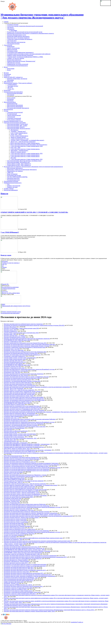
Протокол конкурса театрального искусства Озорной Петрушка (21, 406)
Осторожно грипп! (12, 51)
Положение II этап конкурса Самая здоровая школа (18, 590)
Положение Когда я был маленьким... (14, 436)
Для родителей (8, 45)
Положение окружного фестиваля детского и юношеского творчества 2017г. (25, 570)
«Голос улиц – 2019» (16, 134)
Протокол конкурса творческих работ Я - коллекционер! (19, 413)
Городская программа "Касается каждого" (18, 128)
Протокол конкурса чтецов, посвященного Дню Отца (19, 510)
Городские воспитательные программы (15, 122)
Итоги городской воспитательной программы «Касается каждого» (28, 144)
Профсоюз (7, 75)
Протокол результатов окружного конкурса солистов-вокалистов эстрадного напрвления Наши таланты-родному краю (37, 541)
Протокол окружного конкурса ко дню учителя (17, 508)
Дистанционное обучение (11, 181)
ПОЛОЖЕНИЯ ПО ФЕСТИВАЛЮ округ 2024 (17, 340)
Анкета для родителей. (13, 48)
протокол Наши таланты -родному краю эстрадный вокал (20, 357)
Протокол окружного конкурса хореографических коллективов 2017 (23, 558)
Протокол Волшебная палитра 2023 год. (15, 362)
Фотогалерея (10, 68)
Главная (6, 21)
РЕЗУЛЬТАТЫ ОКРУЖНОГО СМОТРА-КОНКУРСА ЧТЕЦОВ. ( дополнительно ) (27, 444)
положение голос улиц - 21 (11, 417)
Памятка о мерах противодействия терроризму (20, 55)
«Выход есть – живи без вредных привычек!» (23, 141)
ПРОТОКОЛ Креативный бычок (13, 456)
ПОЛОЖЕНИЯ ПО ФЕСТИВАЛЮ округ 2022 (17, 403)
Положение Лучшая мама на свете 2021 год (16, 420)
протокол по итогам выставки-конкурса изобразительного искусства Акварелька (26, 470)
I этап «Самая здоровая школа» (19, 133)
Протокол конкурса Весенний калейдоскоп (16, 431)
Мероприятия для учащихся (15, 171)
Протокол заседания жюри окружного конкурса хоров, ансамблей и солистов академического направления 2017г (35, 557)
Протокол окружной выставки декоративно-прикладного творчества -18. (24, 548)
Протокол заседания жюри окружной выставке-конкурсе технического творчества (27, 338)
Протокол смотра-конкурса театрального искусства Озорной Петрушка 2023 (25, 343)
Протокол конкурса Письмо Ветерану (14, 428)
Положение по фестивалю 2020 (12, 498)
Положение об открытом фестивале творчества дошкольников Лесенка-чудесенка (26, 511)
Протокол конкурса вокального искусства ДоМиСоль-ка (19, 451)
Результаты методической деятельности (18, 108)
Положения (10, 99)
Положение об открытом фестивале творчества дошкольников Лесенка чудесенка (26, 346)
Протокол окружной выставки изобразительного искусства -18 (21, 546)
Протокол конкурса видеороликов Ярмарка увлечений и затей (21, 414)
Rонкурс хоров (6, 255)
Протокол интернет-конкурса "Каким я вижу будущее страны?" (21, 517)
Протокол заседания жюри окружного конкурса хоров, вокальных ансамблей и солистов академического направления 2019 (38, 516)
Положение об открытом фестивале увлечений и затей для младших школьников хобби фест (29, 344)
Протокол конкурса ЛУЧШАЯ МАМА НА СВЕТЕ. (18, 585)
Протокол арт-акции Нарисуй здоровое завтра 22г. (18, 401)
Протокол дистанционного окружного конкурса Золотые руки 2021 (23, 407)
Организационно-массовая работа (13, 92)
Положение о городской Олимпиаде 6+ (15, 356)
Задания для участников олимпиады (14, 535)
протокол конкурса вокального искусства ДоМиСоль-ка (19, 529)
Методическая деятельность (15, 168)
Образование (10, 29)
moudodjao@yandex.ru (77, 622)
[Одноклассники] (9, 614)
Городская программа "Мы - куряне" (17, 125)
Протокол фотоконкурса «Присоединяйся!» (16, 560)
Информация (10, 46)
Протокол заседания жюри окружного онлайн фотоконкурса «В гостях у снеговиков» (28, 450)
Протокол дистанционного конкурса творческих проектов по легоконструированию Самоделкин (31, 463)
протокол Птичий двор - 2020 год (13, 482)
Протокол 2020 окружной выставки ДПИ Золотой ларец (19, 486)
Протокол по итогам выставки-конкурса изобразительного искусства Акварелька (26, 469)
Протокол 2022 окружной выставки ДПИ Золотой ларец (19, 393)
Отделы (6, 111)
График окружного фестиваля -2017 (14, 582)
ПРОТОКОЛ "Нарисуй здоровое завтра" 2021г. (17, 448)
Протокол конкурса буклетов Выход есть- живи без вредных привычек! (24, 480)
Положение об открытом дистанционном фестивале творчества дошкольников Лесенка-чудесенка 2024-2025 (34, 325)
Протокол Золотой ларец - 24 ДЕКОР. (14, 335)
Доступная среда (11, 40)
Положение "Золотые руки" (11, 501)
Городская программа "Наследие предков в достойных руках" (24, 160)
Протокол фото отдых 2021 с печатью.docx (16, 442)
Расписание (7, 90)
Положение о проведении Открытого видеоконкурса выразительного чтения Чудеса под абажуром (31, 464)
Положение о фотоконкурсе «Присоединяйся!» (17, 561)
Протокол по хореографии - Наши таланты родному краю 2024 (21, 328)
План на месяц (11, 97)
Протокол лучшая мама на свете (13, 341)
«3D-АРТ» (10, 87)
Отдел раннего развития (14, 119)
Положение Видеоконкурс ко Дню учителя (16, 375)
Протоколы (10, 100)
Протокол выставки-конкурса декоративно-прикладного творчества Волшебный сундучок (29, 369)
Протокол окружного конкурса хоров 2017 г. (16, 563)
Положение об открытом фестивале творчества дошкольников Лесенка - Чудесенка (27, 551)
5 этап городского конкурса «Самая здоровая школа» (25, 156)
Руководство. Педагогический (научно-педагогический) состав (24, 32)
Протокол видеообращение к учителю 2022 (16, 371)
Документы (10, 27)
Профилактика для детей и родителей (17, 64)
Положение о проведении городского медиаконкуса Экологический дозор (24, 347)
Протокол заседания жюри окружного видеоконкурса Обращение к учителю (25, 475)
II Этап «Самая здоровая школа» (19, 136)
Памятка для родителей (13, 185)
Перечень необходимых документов (17, 78)
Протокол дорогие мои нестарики (13, 472)
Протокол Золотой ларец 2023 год (13, 360)
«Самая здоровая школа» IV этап (19, 138)
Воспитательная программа (14, 93)
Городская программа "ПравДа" (16, 127)
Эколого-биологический (14, 115)
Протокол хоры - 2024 (10, 334)
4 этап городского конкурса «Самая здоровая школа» (25, 155)
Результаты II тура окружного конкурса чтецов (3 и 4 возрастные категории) (25, 564)
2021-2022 (13, 158)
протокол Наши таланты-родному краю (15, 359)
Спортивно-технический (14, 118)
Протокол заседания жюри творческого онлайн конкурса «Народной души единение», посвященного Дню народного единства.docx (41, 412)
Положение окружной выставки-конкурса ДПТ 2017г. (19, 568)
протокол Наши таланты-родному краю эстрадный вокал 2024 (21, 332)
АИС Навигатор (8, 81)
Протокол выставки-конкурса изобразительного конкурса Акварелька (23, 324)
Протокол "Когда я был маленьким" (14, 388)
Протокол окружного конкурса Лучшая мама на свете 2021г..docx (22, 409)
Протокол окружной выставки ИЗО (14, 523)
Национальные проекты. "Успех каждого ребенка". (18, 83)
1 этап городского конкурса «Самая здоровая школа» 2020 (26, 146)
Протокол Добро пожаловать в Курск (14, 478)
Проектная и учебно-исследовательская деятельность (22, 169)
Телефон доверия (8, 188)
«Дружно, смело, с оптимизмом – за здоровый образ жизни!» (27, 140)
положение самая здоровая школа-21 (14, 416)
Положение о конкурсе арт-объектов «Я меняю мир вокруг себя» (22, 554)
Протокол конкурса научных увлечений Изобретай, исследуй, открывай (24, 410)
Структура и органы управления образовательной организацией (25, 26)
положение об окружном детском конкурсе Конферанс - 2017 (21, 577)
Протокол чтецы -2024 (10, 329)
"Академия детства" (12, 86)
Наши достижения (12, 174)
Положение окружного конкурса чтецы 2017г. (16, 571)
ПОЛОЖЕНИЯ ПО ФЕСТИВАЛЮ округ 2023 (17, 365)
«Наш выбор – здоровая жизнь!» (19, 150)
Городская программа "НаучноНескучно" (18, 162)
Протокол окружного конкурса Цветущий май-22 (17, 382)
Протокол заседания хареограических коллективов (18, 384)
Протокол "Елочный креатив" (12, 500)
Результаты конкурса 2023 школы (13, 363)
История (6, 72)
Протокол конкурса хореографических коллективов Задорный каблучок (24, 398)
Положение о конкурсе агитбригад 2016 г (15, 589)
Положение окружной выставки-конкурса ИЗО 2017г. (19, 567)
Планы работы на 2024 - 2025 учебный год (19, 163)
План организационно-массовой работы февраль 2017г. (19, 579)
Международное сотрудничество (16, 42)
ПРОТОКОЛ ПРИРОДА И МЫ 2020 (14, 479)
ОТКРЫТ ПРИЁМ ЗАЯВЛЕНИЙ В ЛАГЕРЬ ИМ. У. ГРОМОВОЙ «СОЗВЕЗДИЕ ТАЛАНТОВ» (34, 212)
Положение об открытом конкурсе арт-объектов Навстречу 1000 (22, 378)
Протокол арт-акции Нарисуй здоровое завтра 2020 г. (18, 497)
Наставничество (8, 109)
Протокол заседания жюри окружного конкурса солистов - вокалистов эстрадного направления (30, 513)
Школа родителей (12, 49)
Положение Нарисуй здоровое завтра (14, 404)
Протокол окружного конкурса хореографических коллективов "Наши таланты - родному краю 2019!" (32, 514)
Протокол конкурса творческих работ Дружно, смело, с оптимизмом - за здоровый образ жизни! (30, 485)
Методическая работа (10, 102)
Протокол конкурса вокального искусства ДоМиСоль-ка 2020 (21, 491)
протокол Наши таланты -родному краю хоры (16, 435)
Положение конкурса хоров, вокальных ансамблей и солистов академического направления (29, 576)
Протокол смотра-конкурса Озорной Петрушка (17, 526)
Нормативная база (12, 103)
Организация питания (13, 43)
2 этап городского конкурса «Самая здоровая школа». (25, 149)
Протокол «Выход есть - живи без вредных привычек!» (19, 390)
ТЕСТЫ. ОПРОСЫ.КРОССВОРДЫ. (17, 177)
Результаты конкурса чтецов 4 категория (15, 519)
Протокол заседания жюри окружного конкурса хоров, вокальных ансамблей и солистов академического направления (37, 387)
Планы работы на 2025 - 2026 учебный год (19, 165)
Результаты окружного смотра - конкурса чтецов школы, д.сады (21, 492)
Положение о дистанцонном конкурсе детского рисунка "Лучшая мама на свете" (26, 466)
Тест (8, 184)
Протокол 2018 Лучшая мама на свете (14, 527)
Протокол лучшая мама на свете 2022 (14, 368)
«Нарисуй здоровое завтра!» (18, 137)
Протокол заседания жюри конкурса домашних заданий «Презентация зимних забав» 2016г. (29, 611)
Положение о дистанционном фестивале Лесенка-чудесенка (20, 425)
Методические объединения (15, 105)
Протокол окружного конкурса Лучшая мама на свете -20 (20, 461)
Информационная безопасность (12, 182)
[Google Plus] (7, 614)
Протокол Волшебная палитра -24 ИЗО (15, 337)
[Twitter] (5, 614)
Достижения (7, 74)
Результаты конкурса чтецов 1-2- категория (16, 522)
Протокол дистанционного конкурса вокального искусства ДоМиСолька (24, 400)
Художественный (12, 114)
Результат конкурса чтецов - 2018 (13, 545)
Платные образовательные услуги (16, 35)
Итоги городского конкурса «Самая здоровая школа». (25, 143)
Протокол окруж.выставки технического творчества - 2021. (20, 438)
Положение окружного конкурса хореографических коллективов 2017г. (24, 573)
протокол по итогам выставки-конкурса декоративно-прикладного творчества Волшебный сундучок (32, 532)
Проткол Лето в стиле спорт (12, 473)
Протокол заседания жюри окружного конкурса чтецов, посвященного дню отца (26, 376)
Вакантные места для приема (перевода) (18, 37)
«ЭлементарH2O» (12, 84)
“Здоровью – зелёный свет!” (18, 131)
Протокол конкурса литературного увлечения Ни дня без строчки (22, 391)
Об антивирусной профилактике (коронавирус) (20, 52)
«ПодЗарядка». (14, 130)
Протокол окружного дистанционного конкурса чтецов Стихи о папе (23, 476)
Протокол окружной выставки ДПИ (14, 524)
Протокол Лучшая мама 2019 (12, 502)
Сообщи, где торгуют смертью (15, 58)
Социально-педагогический (15, 112)
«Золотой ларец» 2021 (10, 439)
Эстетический (11, 116)
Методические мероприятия (15, 106)
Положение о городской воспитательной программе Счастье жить (22, 592)
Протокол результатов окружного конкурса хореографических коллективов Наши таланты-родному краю (33, 538)
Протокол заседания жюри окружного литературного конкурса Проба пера (25, 504)
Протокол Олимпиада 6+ (11, 331)
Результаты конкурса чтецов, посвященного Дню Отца (19, 533)
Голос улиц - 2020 (15, 147)
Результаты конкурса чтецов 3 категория (15, 520)
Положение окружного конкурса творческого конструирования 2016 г (23, 586)
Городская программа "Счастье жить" (17, 124)
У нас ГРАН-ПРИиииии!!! (10, 232)
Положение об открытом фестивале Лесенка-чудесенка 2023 (20, 353)
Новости (4, 193)
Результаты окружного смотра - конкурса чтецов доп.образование (22, 494)
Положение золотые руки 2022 (12, 366)
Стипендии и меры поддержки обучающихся (19, 39)
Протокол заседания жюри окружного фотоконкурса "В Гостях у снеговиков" (25, 495)
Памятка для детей (12, 187)
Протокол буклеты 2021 (10, 432)
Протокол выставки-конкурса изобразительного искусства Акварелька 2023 (25, 351)
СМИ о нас (10, 172)
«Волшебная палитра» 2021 (11, 441)
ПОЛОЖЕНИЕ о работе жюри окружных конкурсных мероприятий (23, 552)
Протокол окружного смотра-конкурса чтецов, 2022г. (18, 395)
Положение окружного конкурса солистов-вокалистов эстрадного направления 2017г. (28, 574)
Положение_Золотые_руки (11, 583)
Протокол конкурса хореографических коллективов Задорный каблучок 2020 (25, 489)
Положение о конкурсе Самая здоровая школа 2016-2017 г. (20, 593)
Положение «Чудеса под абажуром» (14, 350)
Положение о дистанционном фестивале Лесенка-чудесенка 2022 (22, 381)
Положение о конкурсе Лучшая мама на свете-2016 (18, 588)
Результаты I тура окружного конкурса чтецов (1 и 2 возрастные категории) (25, 566)
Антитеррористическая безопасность (17, 65)
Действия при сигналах (13, 62)
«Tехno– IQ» (10, 89)
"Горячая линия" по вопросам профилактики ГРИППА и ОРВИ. (25, 57)
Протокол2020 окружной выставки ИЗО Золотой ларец (19, 488)
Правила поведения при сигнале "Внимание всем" (21, 61)
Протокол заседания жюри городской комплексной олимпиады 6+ (22, 354)
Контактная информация (11, 190)
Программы (13, 30)
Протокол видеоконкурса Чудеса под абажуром (17, 460)
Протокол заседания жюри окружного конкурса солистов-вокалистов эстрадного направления (30, 555)
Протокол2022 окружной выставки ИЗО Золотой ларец (19, 394)
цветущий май (8, 429)
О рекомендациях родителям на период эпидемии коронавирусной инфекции (28, 54)
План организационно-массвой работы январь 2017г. (18, 580)
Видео (9, 70)
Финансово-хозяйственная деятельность (18, 36)
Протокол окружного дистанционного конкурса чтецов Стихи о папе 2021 (25, 426)
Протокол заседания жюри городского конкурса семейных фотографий (23, 397)
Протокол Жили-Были (10, 327)
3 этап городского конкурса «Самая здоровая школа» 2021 (26, 153)
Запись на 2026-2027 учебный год (13, 77)
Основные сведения (12, 24)
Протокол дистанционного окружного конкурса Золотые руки (21, 457)
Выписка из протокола (10, 536)
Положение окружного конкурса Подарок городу (17, 379)
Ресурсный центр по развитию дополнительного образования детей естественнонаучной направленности (33, 166)
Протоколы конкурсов (13, 178)
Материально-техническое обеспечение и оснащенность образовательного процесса (30, 33)
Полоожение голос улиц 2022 (12, 372)
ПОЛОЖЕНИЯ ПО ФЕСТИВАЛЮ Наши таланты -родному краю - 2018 (24, 549)
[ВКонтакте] (3, 614)
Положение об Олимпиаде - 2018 (13, 539)
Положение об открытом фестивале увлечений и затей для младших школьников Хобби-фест (30, 419)
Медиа (6, 67)
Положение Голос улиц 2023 (12, 349)
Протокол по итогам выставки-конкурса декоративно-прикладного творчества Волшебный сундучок (32, 467)
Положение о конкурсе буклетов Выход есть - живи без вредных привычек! (25, 483)
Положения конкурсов (13, 180)
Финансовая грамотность (14, 59)
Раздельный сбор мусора (14, 175)
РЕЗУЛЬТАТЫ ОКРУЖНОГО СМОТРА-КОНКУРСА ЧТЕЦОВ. (22, 445)
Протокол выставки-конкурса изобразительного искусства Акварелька (23, 373)
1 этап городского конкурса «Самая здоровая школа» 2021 (26, 159)
